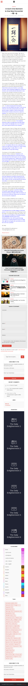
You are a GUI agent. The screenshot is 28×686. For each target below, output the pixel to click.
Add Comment (20, 15)
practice (9, 642)
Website (4, 335)
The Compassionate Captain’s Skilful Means (14, 395)
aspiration (9, 607)
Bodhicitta (18, 611)
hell (8, 629)
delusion (9, 619)
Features (14, 6)
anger (17, 605)
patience (17, 638)
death (18, 617)
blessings (9, 611)
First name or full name (9, 368)
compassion (10, 617)
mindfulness (10, 636)
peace (8, 640)
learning (9, 634)
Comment (4, 310)
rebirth (9, 646)
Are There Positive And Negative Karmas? (17, 280)
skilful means (10, 650)
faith (8, 623)
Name (4, 323)
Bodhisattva (10, 613)
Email (3, 329)
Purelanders (7, 405)
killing (16, 632)
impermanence (6, 232)
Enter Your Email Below (9, 373)
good (17, 625)
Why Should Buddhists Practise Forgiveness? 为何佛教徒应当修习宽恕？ (18, 288)
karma (9, 632)
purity (17, 644)
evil (17, 621)
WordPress (24, 684)
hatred (16, 627)
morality (9, 638)
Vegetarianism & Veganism (13, 656)
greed (8, 627)
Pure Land (9, 644)
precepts (17, 642)
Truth (18, 654)
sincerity (9, 648)
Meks (15, 684)
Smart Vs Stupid (13, 385)
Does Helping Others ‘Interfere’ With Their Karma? (17, 294)
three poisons (10, 654)
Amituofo (9, 605)
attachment (10, 609)
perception (16, 640)
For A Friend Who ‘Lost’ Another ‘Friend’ (17, 301)
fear (15, 623)
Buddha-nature (10, 615)
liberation (17, 634)
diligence (18, 619)
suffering (9, 652)
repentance (17, 646)
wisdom (9, 658)
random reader (14, 15)
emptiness (9, 621)
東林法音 (7, 403)
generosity (9, 625)
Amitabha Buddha (11, 603)
